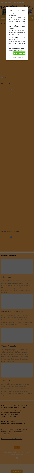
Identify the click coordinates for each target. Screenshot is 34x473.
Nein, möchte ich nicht (18, 57)
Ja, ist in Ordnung (19, 53)
